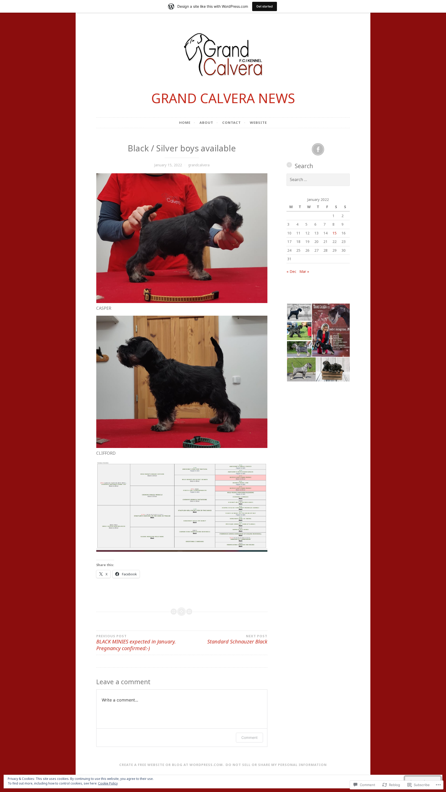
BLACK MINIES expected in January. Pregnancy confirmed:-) (136, 643)
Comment (249, 737)
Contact (231, 122)
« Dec (291, 271)
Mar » (304, 271)
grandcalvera (199, 164)
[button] (299, 312)
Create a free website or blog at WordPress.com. (171, 764)
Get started (264, 6)
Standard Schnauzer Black (237, 639)
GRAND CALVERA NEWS (223, 98)
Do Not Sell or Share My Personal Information (276, 764)
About (206, 122)
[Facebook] (318, 149)
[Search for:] (318, 179)
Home (184, 122)
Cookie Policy (108, 783)
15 (334, 233)
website (258, 122)
